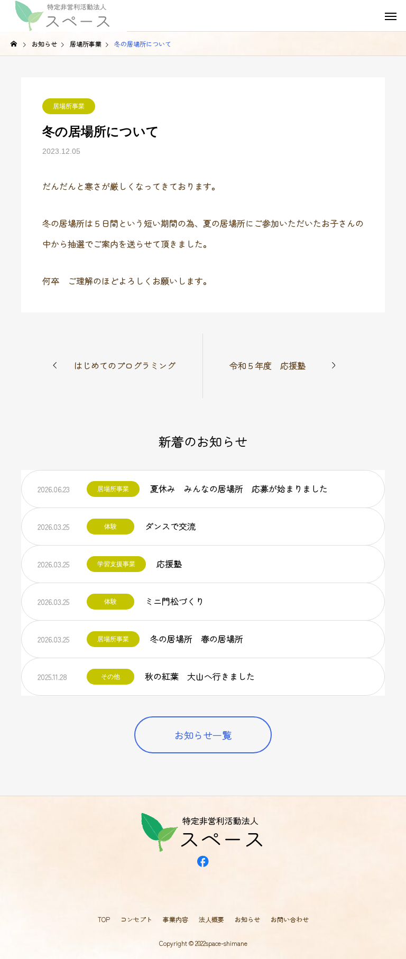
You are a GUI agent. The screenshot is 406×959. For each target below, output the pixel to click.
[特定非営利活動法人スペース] (63, 16)
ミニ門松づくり (174, 601)
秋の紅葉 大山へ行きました (200, 676)
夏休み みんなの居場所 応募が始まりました (239, 488)
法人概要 (211, 919)
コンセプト (136, 919)
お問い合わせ (290, 919)
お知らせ (247, 919)
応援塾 (169, 563)
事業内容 (175, 919)
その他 (110, 676)
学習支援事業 (116, 564)
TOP (104, 919)
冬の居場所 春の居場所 (196, 638)
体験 (110, 526)
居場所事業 (69, 106)
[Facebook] (203, 874)
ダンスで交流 (170, 526)
